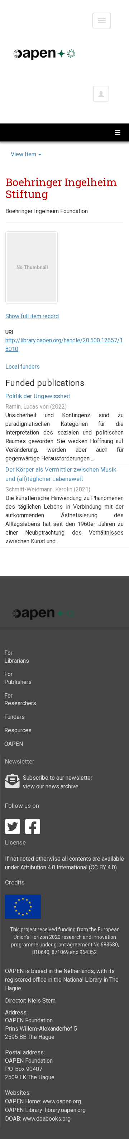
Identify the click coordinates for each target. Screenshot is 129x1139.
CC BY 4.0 (103, 867)
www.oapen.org (62, 1101)
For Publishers (15, 678)
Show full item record (32, 316)
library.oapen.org (65, 1110)
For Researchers (15, 699)
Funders (14, 716)
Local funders (22, 366)
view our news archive (50, 786)
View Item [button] (24, 154)
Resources (15, 730)
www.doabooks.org (47, 1118)
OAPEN (13, 743)
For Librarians (15, 656)
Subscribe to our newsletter (57, 777)
